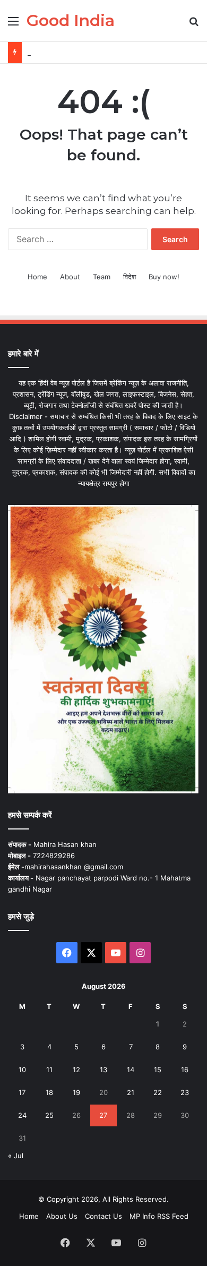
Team (101, 276)
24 (22, 1115)
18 (49, 1092)
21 (130, 1092)
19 (76, 1092)
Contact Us (103, 1216)
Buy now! (164, 276)
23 (184, 1092)
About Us (61, 1216)
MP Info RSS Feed (159, 1216)
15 (157, 1069)
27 (103, 1115)
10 (22, 1069)
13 (103, 1069)
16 (184, 1069)
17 (22, 1092)
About (70, 276)
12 (76, 1069)
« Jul (15, 1155)
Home (37, 276)
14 (130, 1069)
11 (49, 1069)
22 (157, 1092)
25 (49, 1115)
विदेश (129, 276)
